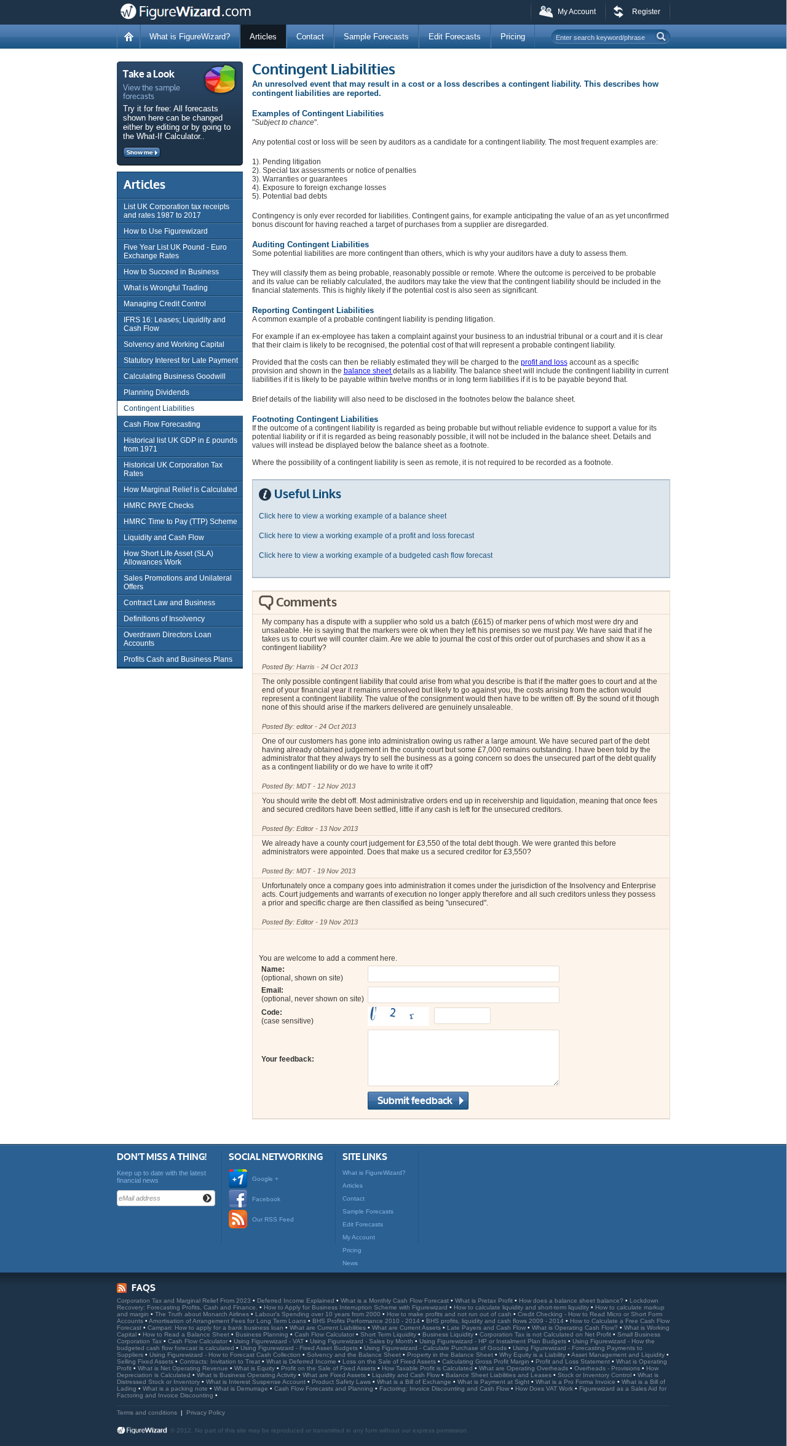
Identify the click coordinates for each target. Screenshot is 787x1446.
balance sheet (368, 371)
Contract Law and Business (169, 602)
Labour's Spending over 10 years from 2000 (318, 1314)
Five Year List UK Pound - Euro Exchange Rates (175, 251)
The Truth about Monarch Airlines (203, 1314)
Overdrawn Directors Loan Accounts (168, 639)
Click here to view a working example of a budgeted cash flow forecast (375, 555)
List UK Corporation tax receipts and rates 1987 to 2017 (176, 211)
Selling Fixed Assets (146, 1361)
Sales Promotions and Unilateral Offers (178, 582)
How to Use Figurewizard (166, 231)
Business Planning (262, 1334)
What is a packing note (176, 1388)
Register (646, 11)
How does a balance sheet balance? (572, 1300)
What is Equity (255, 1368)
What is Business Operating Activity (247, 1375)
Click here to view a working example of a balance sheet (352, 516)
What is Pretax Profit (485, 1300)
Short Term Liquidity (389, 1334)
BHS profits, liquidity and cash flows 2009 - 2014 (496, 1320)
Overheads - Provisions (608, 1368)
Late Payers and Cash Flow (487, 1327)
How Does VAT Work (545, 1388)
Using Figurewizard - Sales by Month (362, 1341)
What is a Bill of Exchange (415, 1381)
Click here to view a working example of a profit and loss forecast (366, 535)
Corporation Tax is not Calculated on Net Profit (546, 1334)
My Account (577, 11)
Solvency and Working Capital (174, 344)
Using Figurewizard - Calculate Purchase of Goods (436, 1348)
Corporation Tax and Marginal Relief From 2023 (185, 1300)
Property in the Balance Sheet (451, 1354)
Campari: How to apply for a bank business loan (216, 1327)
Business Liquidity (448, 1334)
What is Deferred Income (302, 1361)
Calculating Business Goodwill (175, 376)
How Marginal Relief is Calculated (180, 489)
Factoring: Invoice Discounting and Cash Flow (445, 1388)
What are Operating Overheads (524, 1368)
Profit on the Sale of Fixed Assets (329, 1368)
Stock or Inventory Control (595, 1375)
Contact (310, 36)
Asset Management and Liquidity (618, 1354)
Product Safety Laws (342, 1381)
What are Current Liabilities (329, 1327)
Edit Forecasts (455, 36)
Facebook (266, 1199)
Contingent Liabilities (159, 408)
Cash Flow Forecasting (162, 424)
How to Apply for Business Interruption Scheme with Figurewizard (356, 1307)
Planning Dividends (156, 392)
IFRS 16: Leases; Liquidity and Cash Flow (175, 324)
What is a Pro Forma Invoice (576, 1381)
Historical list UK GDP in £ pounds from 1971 (180, 444)
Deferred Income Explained (296, 1300)
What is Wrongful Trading (166, 288)
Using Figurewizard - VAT (270, 1341)
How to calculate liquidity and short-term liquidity (522, 1307)
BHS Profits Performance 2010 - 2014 (367, 1320)
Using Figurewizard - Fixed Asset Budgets (300, 1348)
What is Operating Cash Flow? (576, 1327)
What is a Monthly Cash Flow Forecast (396, 1300)
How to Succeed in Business (171, 272)
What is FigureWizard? (189, 36)
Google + (265, 1178)
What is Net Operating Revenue (184, 1368)
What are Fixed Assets (335, 1375)
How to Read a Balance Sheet (187, 1334)
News (350, 1263)
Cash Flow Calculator (325, 1334)
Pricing (512, 36)
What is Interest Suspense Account (256, 1381)
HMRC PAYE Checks (159, 505)
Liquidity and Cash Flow (164, 537)
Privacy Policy (205, 1412)
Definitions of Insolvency (164, 618)
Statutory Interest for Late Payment (181, 360)
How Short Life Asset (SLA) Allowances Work (168, 557)
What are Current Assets (407, 1327)
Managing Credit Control (165, 304)
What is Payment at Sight (494, 1381)
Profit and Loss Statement (574, 1361)
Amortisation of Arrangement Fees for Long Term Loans (228, 1320)
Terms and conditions (147, 1412)
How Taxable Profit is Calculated (428, 1368)
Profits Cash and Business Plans (178, 659)
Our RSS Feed (273, 1219)
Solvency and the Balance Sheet (355, 1354)
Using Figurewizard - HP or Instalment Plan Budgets (493, 1341)
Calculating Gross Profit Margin (486, 1361)
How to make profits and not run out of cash (450, 1314)
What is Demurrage (242, 1388)
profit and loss (544, 362)
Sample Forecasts (376, 36)
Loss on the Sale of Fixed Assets (390, 1361)
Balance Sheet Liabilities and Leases (499, 1375)
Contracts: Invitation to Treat (221, 1361)
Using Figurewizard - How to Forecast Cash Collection (226, 1354)
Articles (263, 36)
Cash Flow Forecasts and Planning (324, 1388)
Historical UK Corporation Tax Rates (173, 469)
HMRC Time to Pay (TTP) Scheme (180, 521)
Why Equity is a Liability (533, 1354)
